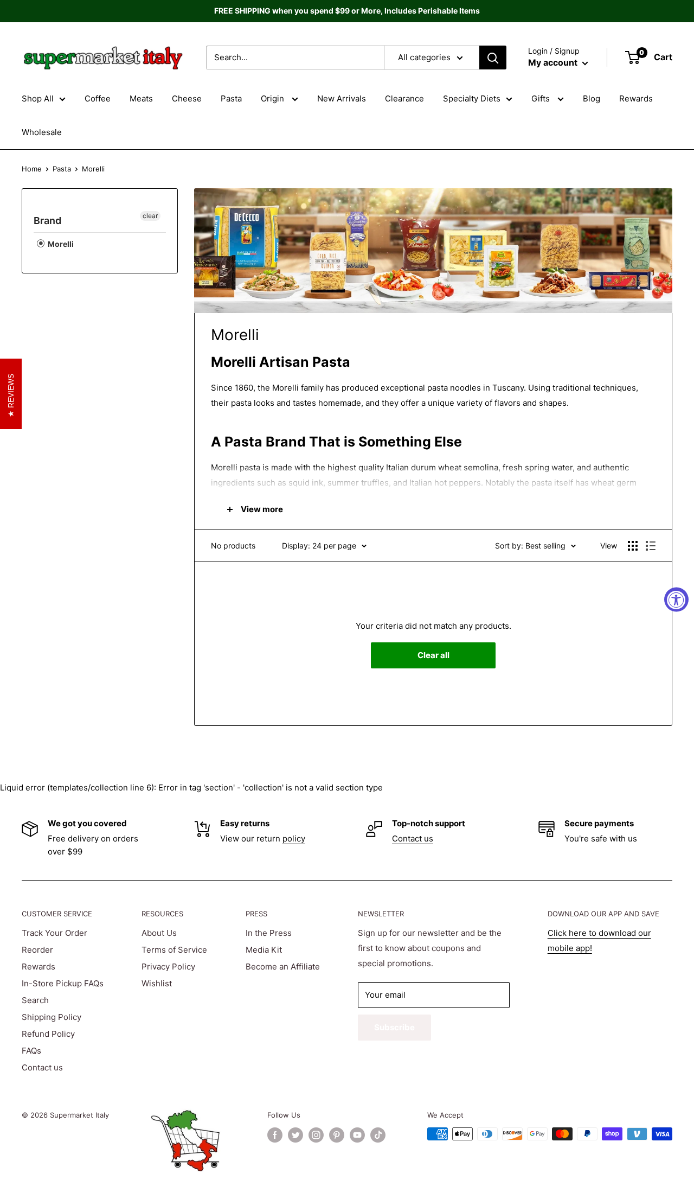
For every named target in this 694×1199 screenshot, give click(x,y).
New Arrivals (341, 98)
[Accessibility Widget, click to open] (676, 600)
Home (32, 168)
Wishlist (157, 983)
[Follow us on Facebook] (274, 1135)
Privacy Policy (168, 966)
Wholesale (42, 132)
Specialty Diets (471, 98)
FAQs (31, 1050)
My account (554, 62)
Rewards (636, 98)
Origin (273, 98)
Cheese (187, 98)
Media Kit (264, 950)
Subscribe (394, 1027)
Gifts (541, 98)
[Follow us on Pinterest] (336, 1135)
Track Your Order (54, 933)
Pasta (231, 98)
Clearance (404, 98)
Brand (47, 220)
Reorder (37, 950)
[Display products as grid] (633, 546)
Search (35, 1000)
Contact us (412, 838)
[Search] (492, 57)
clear (150, 216)
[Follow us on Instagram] (316, 1135)
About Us (159, 933)
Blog (591, 98)
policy (293, 838)
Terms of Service (174, 950)
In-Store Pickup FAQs (63, 983)
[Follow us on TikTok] (377, 1135)
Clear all (433, 655)
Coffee (98, 98)
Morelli (60, 243)
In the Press (269, 933)
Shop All (38, 98)
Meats (141, 98)
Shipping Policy (51, 1017)
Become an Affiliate (283, 966)
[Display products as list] (651, 546)
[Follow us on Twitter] (295, 1135)
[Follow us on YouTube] (357, 1135)
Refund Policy (48, 1034)
